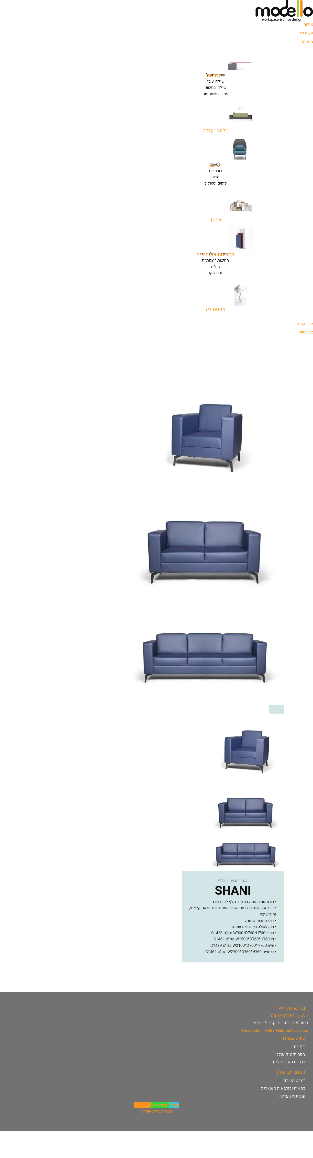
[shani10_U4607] (207, 542)
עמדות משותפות (215, 94)
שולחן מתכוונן (215, 87)
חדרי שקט (215, 273)
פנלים (215, 267)
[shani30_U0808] (207, 652)
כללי (221, 880)
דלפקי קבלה (215, 130)
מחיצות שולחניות (215, 254)
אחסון (215, 219)
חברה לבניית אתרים (156, 1111)
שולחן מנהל (215, 75)
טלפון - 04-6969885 (289, 1016)
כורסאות (215, 171)
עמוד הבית (239, 880)
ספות (215, 177)
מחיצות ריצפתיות (215, 260)
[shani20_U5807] (207, 432)
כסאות (215, 164)
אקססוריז (215, 309)
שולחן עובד (215, 81)
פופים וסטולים (215, 183)
